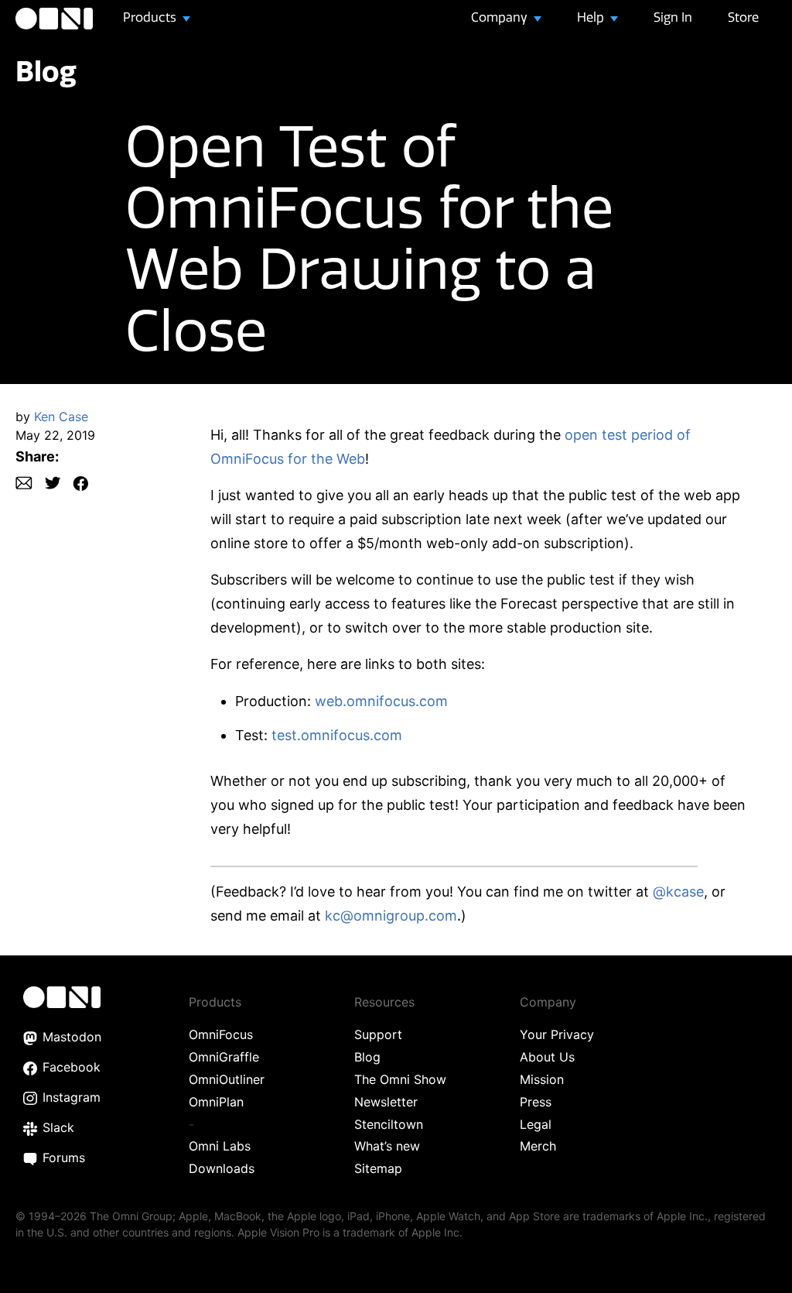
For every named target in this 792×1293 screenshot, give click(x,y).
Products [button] (151, 17)
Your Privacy (557, 1034)
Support (378, 1034)
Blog (46, 70)
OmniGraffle (224, 1057)
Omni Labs (220, 1146)
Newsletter (386, 1102)
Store (743, 17)
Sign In (673, 17)
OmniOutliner (227, 1079)
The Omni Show (400, 1079)
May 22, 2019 (55, 435)
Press (535, 1102)
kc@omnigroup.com (391, 915)
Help (592, 17)
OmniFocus (221, 1034)
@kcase (678, 891)
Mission (542, 1079)
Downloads (221, 1168)
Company (501, 17)
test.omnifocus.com (336, 735)
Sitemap (378, 1168)
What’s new (387, 1146)
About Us (547, 1057)
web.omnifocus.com (381, 701)
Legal (535, 1124)
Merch (538, 1146)
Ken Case (61, 416)
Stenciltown (388, 1124)
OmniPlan (216, 1102)
